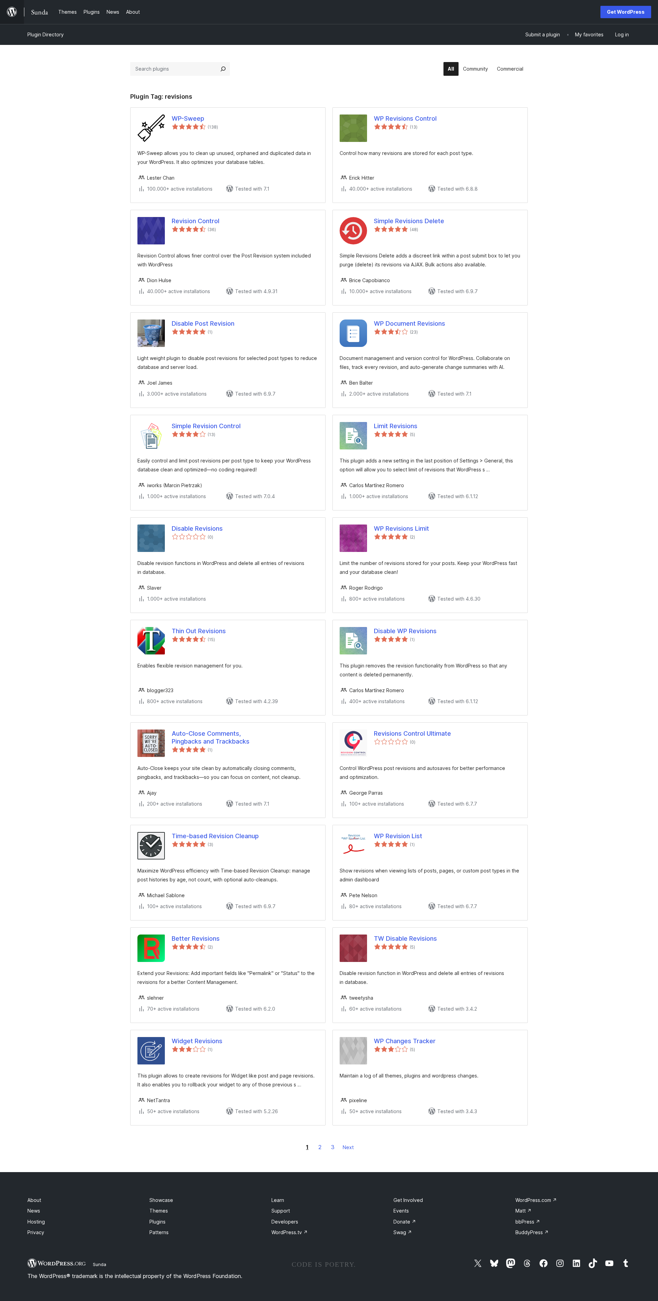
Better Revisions (196, 938)
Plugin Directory (45, 34)
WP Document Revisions (409, 323)
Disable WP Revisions (405, 631)
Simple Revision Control (206, 426)
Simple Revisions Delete (409, 221)
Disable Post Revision (203, 323)
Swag (402, 1232)
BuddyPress (532, 1232)
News (33, 1211)
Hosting (36, 1222)
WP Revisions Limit (401, 528)
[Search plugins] (223, 69)
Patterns (159, 1232)
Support (280, 1211)
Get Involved (408, 1200)
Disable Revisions (197, 528)
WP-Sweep (188, 118)
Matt (523, 1211)
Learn (277, 1200)
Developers (284, 1222)
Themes (158, 1211)
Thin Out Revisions (199, 631)
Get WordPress (626, 12)
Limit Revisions (395, 426)
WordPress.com (536, 1200)
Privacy (35, 1232)
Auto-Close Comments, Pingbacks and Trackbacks (210, 737)
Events (401, 1211)
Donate (404, 1222)
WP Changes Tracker (405, 1041)
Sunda (99, 1264)
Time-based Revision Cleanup (215, 836)
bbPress (527, 1222)
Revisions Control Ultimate (412, 733)
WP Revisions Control (405, 118)
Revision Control (195, 221)
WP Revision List (398, 836)
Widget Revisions (197, 1041)
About (34, 1200)
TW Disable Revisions (405, 938)
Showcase (161, 1200)
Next (348, 1147)
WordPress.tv (289, 1232)
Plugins (157, 1222)
